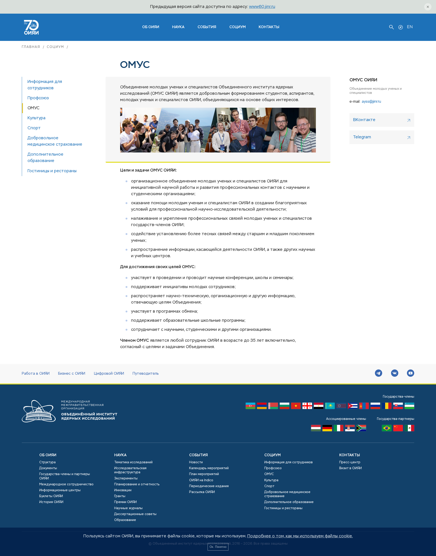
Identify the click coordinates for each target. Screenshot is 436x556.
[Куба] (352, 407)
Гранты (119, 496)
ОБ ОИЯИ (150, 27)
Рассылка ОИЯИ (202, 492)
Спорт (269, 486)
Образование (125, 520)
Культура (271, 480)
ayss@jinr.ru (371, 102)
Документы (48, 468)
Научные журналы (128, 508)
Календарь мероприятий (209, 468)
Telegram (362, 137)
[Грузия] (307, 407)
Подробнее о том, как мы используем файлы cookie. (300, 536)
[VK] (394, 373)
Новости (196, 462)
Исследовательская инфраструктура (130, 470)
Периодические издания (209, 486)
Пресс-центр (349, 462)
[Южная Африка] (361, 429)
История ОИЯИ (51, 502)
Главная (31, 47)
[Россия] (375, 407)
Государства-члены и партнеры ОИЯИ (64, 476)
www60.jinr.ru (262, 7)
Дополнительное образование (289, 502)
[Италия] (338, 429)
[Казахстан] (330, 407)
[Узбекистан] (409, 407)
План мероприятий (204, 474)
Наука (178, 27)
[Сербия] (350, 429)
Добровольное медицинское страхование (287, 494)
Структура (47, 462)
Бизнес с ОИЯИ (71, 374)
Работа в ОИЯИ (36, 374)
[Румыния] (386, 407)
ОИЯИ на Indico (201, 480)
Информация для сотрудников (288, 462)
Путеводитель (146, 374)
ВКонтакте (364, 120)
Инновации (122, 490)
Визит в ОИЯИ (350, 468)
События (207, 27)
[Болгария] (284, 407)
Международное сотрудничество (66, 484)
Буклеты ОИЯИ (51, 496)
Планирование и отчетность (137, 484)
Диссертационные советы (135, 514)
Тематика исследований (133, 462)
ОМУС (269, 474)
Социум (237, 27)
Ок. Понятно (218, 547)
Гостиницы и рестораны (283, 508)
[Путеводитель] (400, 27)
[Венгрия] (316, 429)
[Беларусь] (273, 407)
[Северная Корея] (341, 407)
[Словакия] (398, 407)
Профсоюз (273, 468)
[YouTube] (410, 373)
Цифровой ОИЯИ (109, 374)
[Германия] (327, 429)
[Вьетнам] (296, 407)
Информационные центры (60, 490)
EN (410, 27)
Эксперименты (126, 478)
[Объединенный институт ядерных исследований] (69, 426)
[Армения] (262, 407)
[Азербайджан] (250, 407)
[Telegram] (378, 373)
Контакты (269, 27)
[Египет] (318, 407)
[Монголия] (364, 407)
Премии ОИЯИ (125, 502)
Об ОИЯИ (47, 455)
